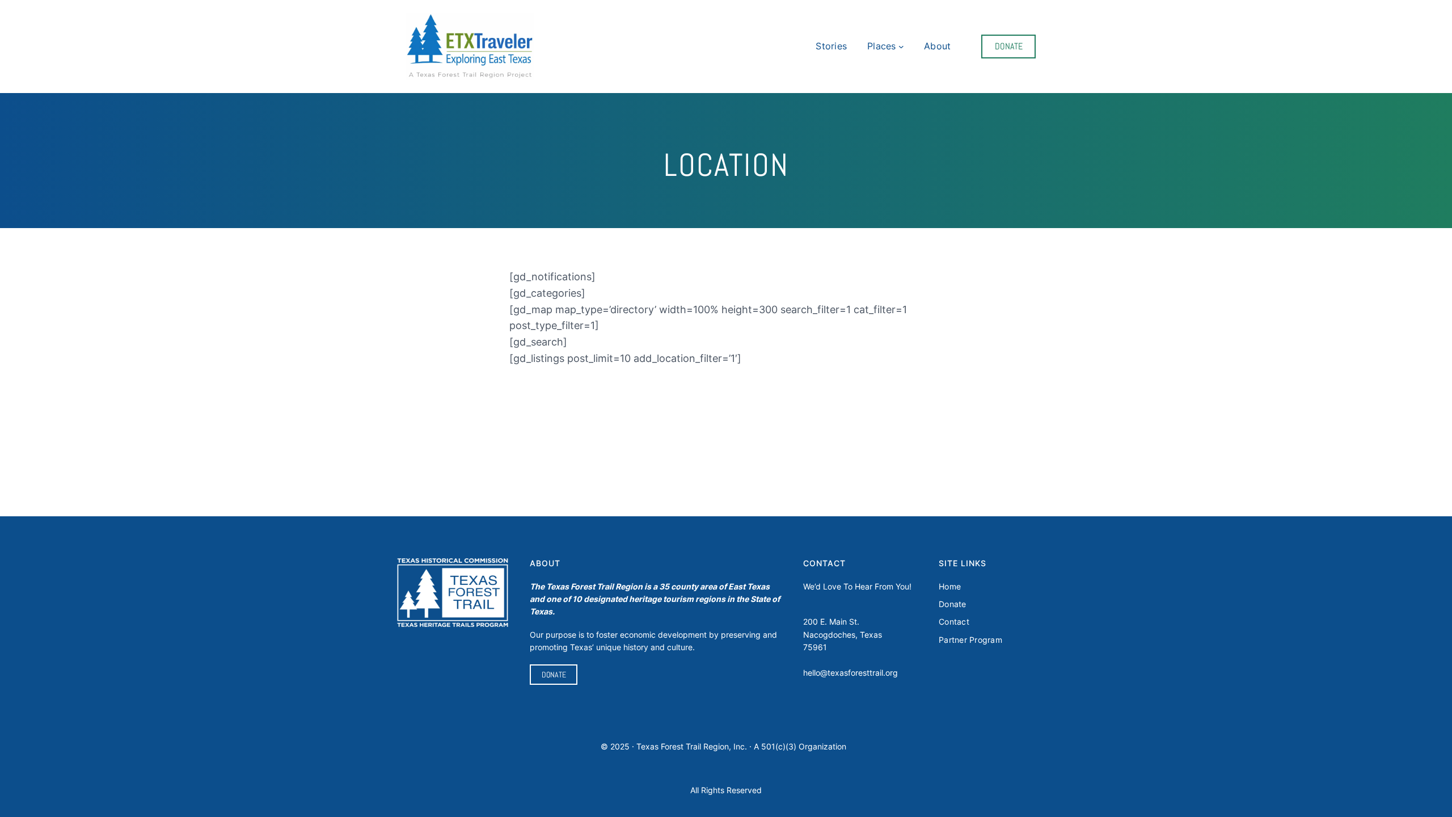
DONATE (1009, 46)
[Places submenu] (901, 46)
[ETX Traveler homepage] (470, 47)
